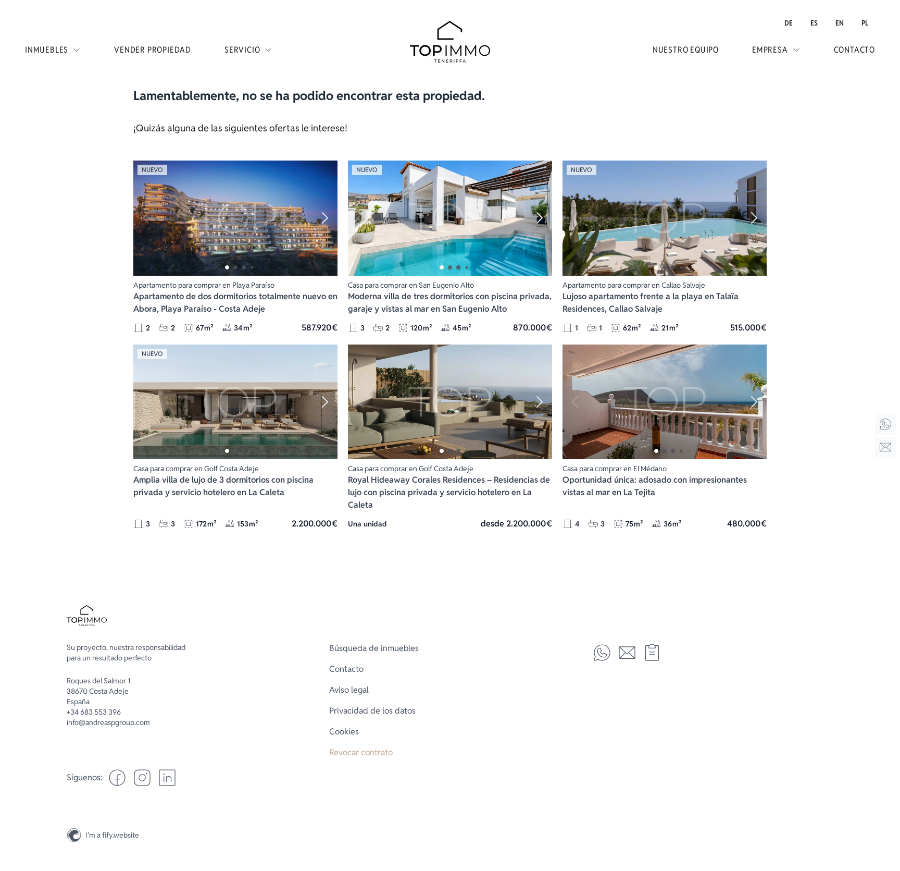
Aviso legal (349, 689)
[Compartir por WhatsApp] (602, 652)
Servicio (242, 49)
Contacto (854, 49)
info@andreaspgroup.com (108, 722)
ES (814, 23)
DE (788, 23)
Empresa (770, 49)
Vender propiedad (152, 49)
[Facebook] (117, 777)
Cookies (344, 731)
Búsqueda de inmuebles (374, 648)
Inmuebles (46, 49)
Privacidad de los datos (372, 710)
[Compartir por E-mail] (627, 652)
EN (839, 23)
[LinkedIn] (167, 777)
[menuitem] (788, 23)
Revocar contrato (361, 752)
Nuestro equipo (686, 49)
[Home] (885, 424)
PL (864, 23)
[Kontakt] (885, 447)
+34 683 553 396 (94, 712)
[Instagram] (885, 810)
